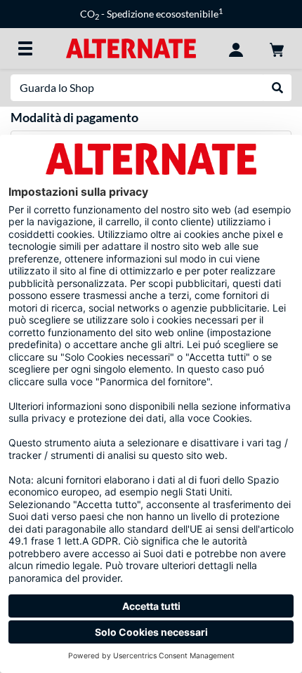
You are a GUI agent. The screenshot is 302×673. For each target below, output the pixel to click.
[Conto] (236, 48)
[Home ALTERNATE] (131, 47)
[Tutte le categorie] (25, 48)
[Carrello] (276, 48)
